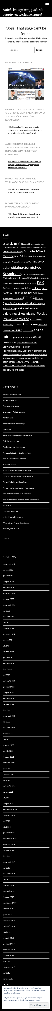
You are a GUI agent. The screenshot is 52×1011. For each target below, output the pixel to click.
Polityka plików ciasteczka (30, 1000)
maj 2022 (6, 722)
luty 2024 (7, 646)
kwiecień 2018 (9, 926)
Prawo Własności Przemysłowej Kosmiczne (21, 499)
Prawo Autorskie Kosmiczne (14, 458)
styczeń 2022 (8, 745)
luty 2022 (7, 739)
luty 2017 (7, 984)
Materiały (7, 429)
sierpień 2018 (8, 909)
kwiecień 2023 (9, 681)
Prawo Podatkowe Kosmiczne (15, 482)
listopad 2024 (8, 628)
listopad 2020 (8, 803)
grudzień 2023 (9, 657)
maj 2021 (6, 780)
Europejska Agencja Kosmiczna (15, 262)
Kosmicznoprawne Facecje (14, 423)
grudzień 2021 (9, 751)
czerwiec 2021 (9, 774)
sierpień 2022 (8, 704)
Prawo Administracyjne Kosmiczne (17, 453)
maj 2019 (6, 868)
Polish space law (22, 292)
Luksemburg (18, 283)
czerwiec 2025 (9, 605)
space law (28, 330)
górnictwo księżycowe (30, 274)
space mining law (23, 337)
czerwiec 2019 (9, 862)
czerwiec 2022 (9, 716)
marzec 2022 (8, 733)
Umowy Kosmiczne (10, 511)
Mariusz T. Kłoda (30, 283)
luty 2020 (7, 827)
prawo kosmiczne (26, 324)
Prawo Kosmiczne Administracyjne (17, 470)
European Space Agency (34, 256)
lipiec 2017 (7, 961)
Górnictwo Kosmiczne (12, 406)
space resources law (27, 342)
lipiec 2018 (7, 914)
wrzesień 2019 (9, 844)
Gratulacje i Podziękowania (14, 412)
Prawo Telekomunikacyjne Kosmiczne (18, 488)
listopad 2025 (8, 581)
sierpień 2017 (8, 955)
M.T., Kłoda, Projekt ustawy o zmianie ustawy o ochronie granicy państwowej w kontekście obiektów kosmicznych (25, 130)
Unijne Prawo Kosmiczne (13, 517)
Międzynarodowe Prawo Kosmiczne (17, 435)
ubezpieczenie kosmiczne (28, 354)
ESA (21, 256)
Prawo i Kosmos (9, 464)
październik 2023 (10, 663)
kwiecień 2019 (9, 874)
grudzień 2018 (9, 891)
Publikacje (7, 505)
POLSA (29, 298)
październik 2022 (10, 698)
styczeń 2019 (8, 885)
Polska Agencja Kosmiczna (14, 447)
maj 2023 (6, 675)
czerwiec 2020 (9, 815)
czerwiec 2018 (9, 920)
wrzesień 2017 (9, 949)
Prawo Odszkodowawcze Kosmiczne (18, 476)
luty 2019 (7, 879)
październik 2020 (10, 809)
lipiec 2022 (7, 710)
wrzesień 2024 (9, 634)
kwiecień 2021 (9, 786)
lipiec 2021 (7, 768)
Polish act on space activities (17, 288)
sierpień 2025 (8, 599)
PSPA (19, 330)
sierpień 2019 (8, 850)
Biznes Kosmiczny (10, 400)
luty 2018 (7, 932)
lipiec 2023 (7, 669)
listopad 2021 (8, 757)
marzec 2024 (8, 640)
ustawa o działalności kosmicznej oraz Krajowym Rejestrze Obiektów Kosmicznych (23, 362)
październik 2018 (10, 903)
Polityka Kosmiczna (11, 441)
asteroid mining (13, 243)
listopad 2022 (8, 692)
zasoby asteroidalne (36, 365)
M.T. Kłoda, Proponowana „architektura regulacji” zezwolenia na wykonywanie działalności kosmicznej (24, 164)
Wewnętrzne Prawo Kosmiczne (16, 523)
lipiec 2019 (7, 856)
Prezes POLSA (9, 330)
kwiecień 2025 (9, 617)
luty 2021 (7, 798)
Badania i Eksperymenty (12, 394)
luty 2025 (7, 622)
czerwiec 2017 (9, 967)
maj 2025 (6, 611)
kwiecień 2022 (9, 727)
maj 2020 (6, 821)
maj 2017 (6, 973)
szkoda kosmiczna (10, 355)
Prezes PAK (42, 325)
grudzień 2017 (9, 944)
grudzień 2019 (9, 833)
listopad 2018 (8, 897)
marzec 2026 (8, 570)
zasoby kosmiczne (13, 369)
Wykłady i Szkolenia (11, 529)
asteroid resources (30, 244)
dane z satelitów (39, 247)
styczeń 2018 (8, 938)
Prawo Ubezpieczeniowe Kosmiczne (18, 494)
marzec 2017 (8, 979)
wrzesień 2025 (9, 593)
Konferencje (8, 418)
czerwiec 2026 (9, 564)
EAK (16, 256)
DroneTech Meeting (13, 251)
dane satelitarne (26, 247)
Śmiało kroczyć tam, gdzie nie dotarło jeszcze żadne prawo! (23, 12)
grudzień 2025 (9, 576)
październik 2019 (10, 838)
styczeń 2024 (8, 652)
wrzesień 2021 (9, 762)
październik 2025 (10, 587)
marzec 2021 (8, 792)
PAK (40, 282)
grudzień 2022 (9, 687)
